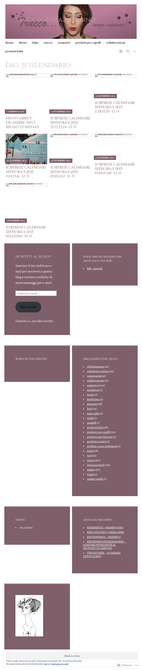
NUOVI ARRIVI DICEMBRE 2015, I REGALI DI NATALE (22, 122)
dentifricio (93, 390)
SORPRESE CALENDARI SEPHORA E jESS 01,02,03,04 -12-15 (26, 231)
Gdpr (35, 43)
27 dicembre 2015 (61, 111)
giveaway (92, 404)
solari (90, 451)
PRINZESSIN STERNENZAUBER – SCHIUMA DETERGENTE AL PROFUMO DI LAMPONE (104, 545)
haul (89, 409)
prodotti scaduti (96, 442)
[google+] (135, 52)
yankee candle (95, 479)
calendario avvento (98, 371)
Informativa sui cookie (60, 664)
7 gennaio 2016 (15, 111)
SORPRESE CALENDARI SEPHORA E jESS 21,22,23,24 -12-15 (70, 122)
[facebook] (121, 52)
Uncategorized (95, 465)
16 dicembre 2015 (16, 160)
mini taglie (93, 413)
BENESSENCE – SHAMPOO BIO (105, 528)
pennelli (91, 423)
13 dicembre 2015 (61, 160)
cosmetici (64, 43)
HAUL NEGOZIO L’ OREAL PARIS (105, 532)
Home (9, 43)
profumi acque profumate (102, 446)
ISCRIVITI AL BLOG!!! (33, 257)
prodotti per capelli (88, 43)
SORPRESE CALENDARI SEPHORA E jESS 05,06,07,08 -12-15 (115, 169)
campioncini (94, 376)
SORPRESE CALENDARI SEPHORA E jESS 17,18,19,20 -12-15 (115, 107)
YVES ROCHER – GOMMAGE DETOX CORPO (102, 554)
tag (89, 456)
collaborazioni (115, 43)
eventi (90, 395)
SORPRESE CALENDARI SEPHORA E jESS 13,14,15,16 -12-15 (26, 172)
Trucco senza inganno (55, 20)
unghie (91, 470)
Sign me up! (28, 307)
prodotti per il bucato (100, 437)
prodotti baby (14, 51)
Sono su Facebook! (31, 359)
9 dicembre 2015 (105, 157)
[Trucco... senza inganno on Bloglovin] (29, 635)
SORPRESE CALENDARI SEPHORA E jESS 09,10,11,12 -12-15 (70, 172)
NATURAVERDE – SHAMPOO (104, 537)
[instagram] (128, 52)
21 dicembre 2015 (105, 96)
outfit (90, 418)
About (23, 43)
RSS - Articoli (94, 269)
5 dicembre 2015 (16, 220)
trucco (48, 43)
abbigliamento (95, 367)
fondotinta (93, 399)
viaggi (90, 474)
